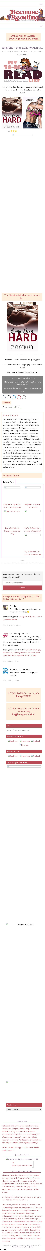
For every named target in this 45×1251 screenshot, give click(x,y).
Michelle (24, 52)
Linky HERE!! (23, 696)
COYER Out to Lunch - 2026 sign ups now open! (24, 37)
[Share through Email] (24, 397)
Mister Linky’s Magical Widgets (22, 378)
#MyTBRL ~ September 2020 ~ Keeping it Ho (12, 506)
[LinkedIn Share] (14, 397)
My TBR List (36, 52)
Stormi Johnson (20, 669)
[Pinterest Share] (19, 397)
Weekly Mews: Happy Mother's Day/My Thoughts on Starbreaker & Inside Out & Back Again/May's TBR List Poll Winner (22, 652)
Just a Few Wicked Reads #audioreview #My (12, 531)
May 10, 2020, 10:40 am (11, 625)
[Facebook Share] (4, 397)
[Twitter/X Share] (9, 397)
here (22, 391)
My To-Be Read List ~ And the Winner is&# (32, 529)
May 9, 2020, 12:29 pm (11, 680)
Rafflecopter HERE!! (23, 714)
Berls (13, 606)
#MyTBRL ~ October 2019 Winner (32, 506)
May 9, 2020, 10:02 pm (11, 661)
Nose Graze (29, 1247)
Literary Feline (20, 633)
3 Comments (22, 54)
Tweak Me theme (17, 1247)
